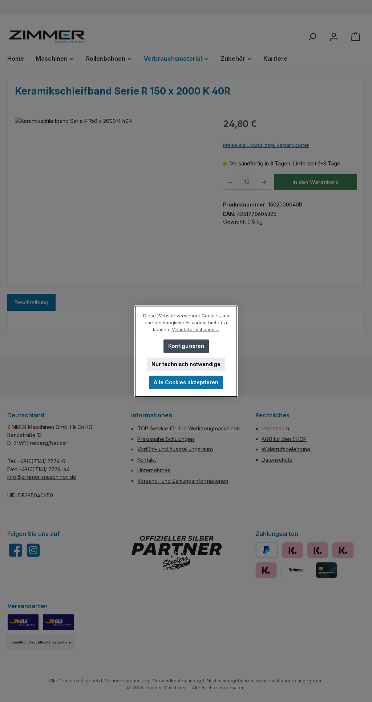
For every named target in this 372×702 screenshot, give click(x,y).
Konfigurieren (186, 345)
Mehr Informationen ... (195, 329)
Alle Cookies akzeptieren (186, 382)
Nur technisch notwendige (186, 364)
